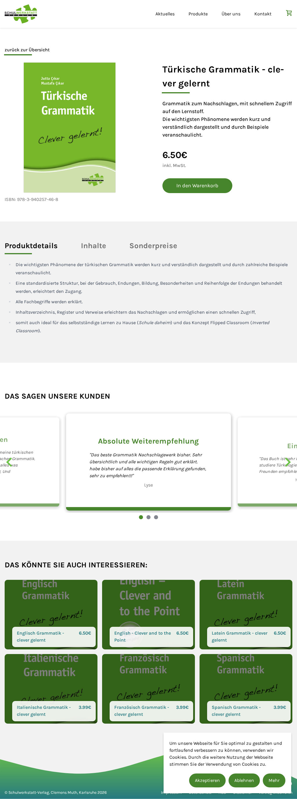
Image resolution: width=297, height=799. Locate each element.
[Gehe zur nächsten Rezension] (287, 462)
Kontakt (262, 14)
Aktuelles (165, 14)
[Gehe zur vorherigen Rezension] (9, 462)
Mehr (274, 780)
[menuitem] (165, 13)
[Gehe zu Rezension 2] (148, 517)
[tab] (31, 245)
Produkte (198, 14)
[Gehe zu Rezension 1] (141, 517)
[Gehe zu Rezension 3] (156, 517)
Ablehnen (244, 780)
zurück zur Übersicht (27, 49)
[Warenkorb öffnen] (288, 13)
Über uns (231, 14)
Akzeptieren (207, 780)
